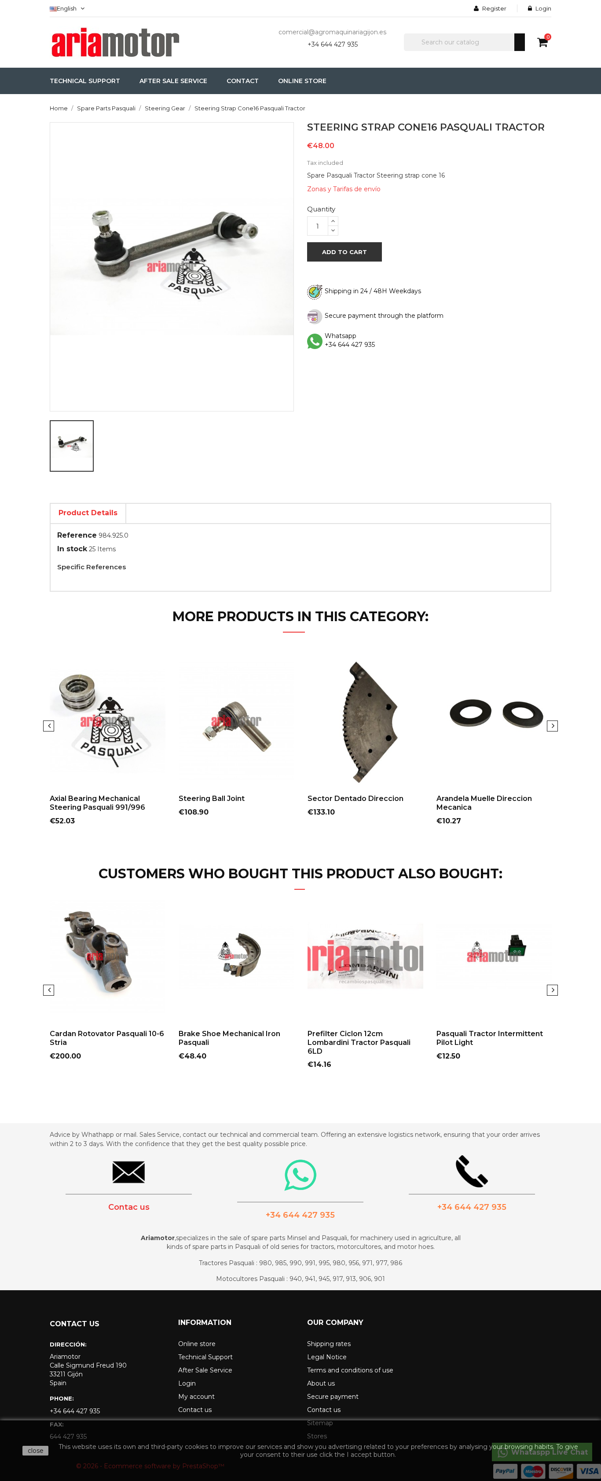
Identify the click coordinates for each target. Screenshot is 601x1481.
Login (187, 1383)
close (36, 1451)
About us (321, 1383)
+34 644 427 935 (333, 44)
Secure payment (333, 1397)
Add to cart (344, 251)
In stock (72, 549)
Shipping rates (329, 1344)
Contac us (129, 1207)
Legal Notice (327, 1357)
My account (196, 1397)
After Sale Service (205, 1370)
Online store (197, 1344)
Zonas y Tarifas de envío (344, 189)
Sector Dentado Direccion (355, 798)
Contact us (195, 1410)
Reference (77, 535)
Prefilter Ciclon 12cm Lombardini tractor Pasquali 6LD (359, 1042)
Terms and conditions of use (350, 1370)
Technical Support (205, 1357)
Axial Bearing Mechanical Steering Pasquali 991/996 (97, 802)
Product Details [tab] (88, 513)
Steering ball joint (212, 798)
